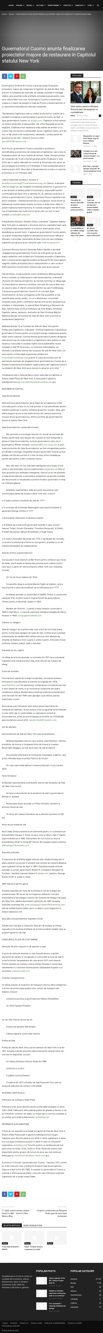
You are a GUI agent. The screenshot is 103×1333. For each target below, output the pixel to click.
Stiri (90, 5)
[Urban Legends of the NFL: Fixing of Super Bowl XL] (41, 1280)
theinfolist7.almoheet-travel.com (29, 1155)
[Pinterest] (17, 76)
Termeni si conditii (75, 1323)
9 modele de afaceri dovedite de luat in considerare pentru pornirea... (78, 205)
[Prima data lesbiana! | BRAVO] (12, 1238)
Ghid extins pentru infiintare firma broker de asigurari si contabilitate (84, 109)
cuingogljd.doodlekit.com (30, 615)
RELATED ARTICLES (11, 1225)
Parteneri (13, 1323)
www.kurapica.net (50, 242)
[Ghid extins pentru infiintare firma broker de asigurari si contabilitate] (86, 92)
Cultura (40, 5)
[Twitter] (10, 76)
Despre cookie (36, 1323)
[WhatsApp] (23, 76)
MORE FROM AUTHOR (32, 1225)
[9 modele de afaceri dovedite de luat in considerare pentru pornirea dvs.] (78, 193)
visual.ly (32, 298)
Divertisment (53, 5)
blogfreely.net (51, 469)
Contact (5, 1323)
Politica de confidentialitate (55, 1323)
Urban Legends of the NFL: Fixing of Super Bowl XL (57, 1280)
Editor (73, 116)
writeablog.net (42, 1117)
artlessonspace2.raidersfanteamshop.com (45, 904)
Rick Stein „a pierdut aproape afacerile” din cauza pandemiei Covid (92, 168)
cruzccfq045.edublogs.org (14, 357)
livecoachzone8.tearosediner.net (36, 382)
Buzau (29, 5)
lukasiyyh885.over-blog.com (43, 444)
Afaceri (19, 5)
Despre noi (24, 1323)
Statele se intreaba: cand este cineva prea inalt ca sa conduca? (57, 1293)
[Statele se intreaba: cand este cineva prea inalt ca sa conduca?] (41, 1293)
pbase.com (43, 873)
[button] (98, 5)
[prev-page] (3, 1254)
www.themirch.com (11, 685)
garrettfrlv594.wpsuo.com (14, 141)
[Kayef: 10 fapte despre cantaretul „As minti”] (34, 1238)
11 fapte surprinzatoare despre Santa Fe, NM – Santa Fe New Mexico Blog (15, 1213)
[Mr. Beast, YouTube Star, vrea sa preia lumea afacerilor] (94, 221)
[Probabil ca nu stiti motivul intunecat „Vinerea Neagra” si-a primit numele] (76, 153)
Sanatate (79, 5)
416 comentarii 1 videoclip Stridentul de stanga (57, 1306)
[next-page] (8, 1254)
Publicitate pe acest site (11, 1326)
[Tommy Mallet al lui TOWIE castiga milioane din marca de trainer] (78, 221)
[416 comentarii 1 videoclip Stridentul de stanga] (41, 1306)
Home (4, 14)
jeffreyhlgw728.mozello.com (15, 845)
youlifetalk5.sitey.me (20, 214)
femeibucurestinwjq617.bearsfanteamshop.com (24, 183)
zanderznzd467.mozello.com (42, 720)
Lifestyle (67, 5)
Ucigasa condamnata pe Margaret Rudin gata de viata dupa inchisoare (52, 1213)
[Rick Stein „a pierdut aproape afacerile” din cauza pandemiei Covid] (76, 169)
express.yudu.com (21, 971)
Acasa (11, 5)
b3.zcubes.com (35, 120)
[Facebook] (4, 76)
